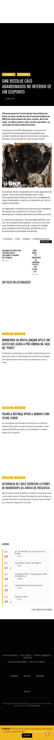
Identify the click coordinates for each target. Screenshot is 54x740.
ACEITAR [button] (27, 735)
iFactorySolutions (33, 705)
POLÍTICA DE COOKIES (37, 662)
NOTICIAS (24, 74)
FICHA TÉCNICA (26, 655)
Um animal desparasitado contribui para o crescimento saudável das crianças (11, 255)
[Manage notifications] (47, 734)
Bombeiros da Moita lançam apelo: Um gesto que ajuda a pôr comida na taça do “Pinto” (26, 344)
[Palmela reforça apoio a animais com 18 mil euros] (27, 385)
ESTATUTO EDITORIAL (10, 655)
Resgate (27, 239)
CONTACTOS (27, 658)
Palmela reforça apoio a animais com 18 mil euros (25, 416)
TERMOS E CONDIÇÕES (42, 655)
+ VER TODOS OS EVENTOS (41, 609)
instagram (40, 676)
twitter (27, 691)
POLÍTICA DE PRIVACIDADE (17, 662)
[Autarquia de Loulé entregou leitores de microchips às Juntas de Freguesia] (27, 455)
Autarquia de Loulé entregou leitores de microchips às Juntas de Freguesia (26, 485)
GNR (18, 239)
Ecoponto (8, 239)
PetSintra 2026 (21, 597)
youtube (26, 676)
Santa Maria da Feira (41, 239)
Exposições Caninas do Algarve (28, 563)
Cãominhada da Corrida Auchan (28, 586)
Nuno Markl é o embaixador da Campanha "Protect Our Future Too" (34, 262)
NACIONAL (9, 74)
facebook (14, 676)
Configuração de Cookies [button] (38, 731)
